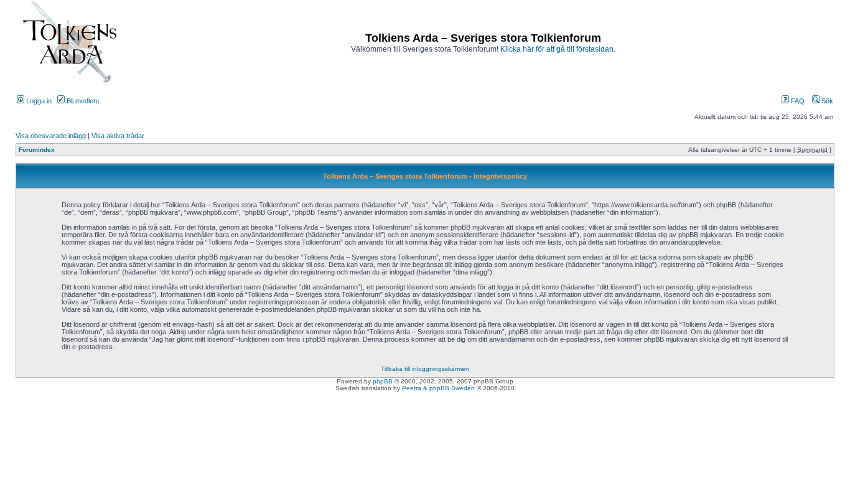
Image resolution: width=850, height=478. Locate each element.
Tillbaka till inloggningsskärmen (425, 368)
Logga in (38, 101)
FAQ (797, 101)
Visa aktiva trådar (117, 135)
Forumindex (37, 149)
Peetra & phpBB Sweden (438, 388)
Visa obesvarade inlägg (51, 135)
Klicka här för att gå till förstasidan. (557, 49)
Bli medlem (82, 101)
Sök (826, 101)
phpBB (383, 381)
